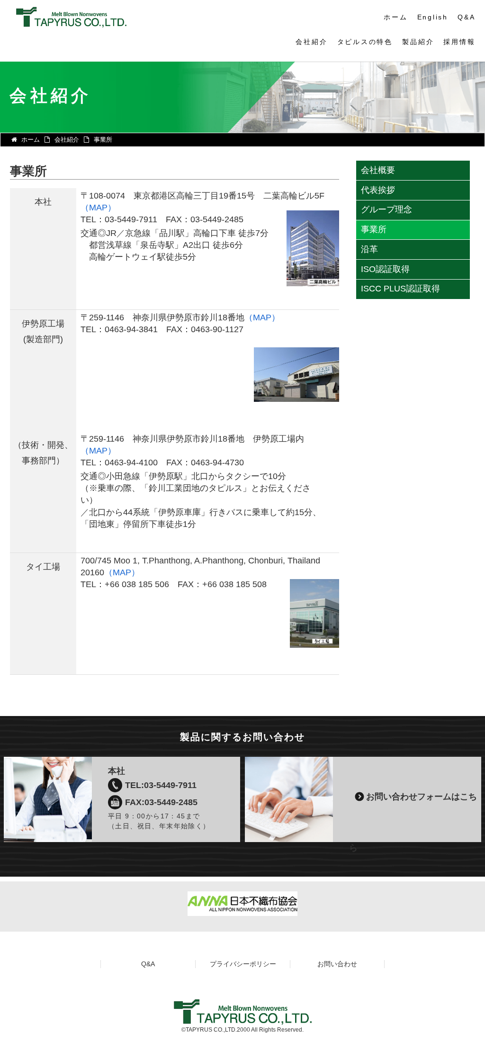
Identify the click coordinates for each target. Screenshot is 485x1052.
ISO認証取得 (385, 269)
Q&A (466, 17)
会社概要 (378, 170)
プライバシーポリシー (243, 964)
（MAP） (98, 207)
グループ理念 (386, 209)
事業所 (373, 229)
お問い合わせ (337, 964)
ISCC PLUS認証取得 (400, 288)
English (433, 17)
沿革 (369, 249)
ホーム (395, 17)
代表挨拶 (378, 190)
